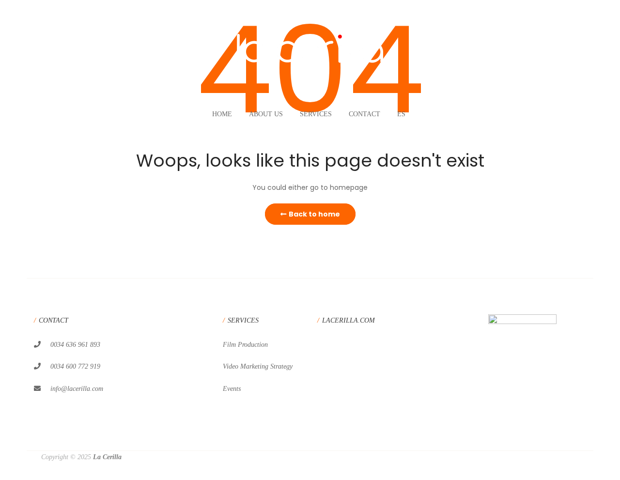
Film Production (245, 344)
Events (232, 388)
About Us (266, 114)
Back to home (314, 214)
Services (316, 114)
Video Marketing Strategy (258, 366)
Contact (364, 114)
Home (222, 114)
